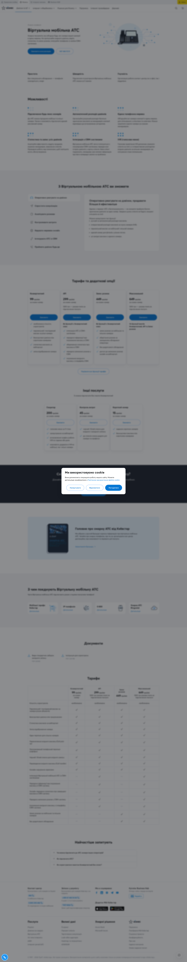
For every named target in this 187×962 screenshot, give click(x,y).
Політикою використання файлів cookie (104, 480)
